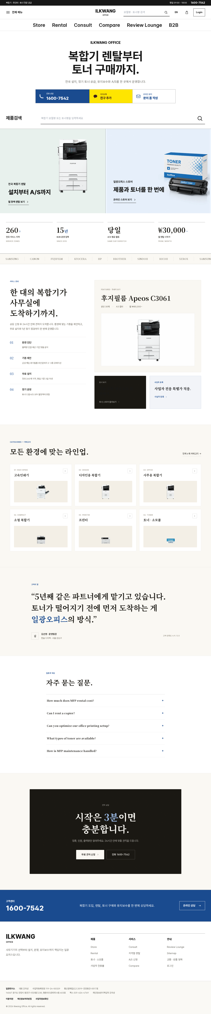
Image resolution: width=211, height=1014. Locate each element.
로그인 (170, 965)
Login (199, 12)
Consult (83, 24)
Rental (59, 24)
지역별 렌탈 (134, 953)
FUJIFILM (57, 259)
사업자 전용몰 (97, 965)
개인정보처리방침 (24, 999)
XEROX (183, 259)
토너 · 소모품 (97, 959)
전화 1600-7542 (121, 854)
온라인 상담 (189, 905)
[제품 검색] (200, 118)
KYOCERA (80, 259)
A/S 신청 (133, 959)
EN (176, 12)
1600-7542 (198, 2)
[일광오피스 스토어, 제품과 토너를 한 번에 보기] (158, 171)
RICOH (163, 259)
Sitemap (171, 953)
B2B (173, 24)
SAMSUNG (12, 259)
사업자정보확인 (42, 999)
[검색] (166, 12)
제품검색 (14, 118)
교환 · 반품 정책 (174, 959)
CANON (34, 259)
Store (39, 24)
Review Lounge (144, 24)
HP (100, 259)
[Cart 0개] (187, 12)
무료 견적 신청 (88, 854)
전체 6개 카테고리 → (191, 453)
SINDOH (142, 259)
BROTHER (119, 259)
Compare (109, 24)
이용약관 (9, 999)
